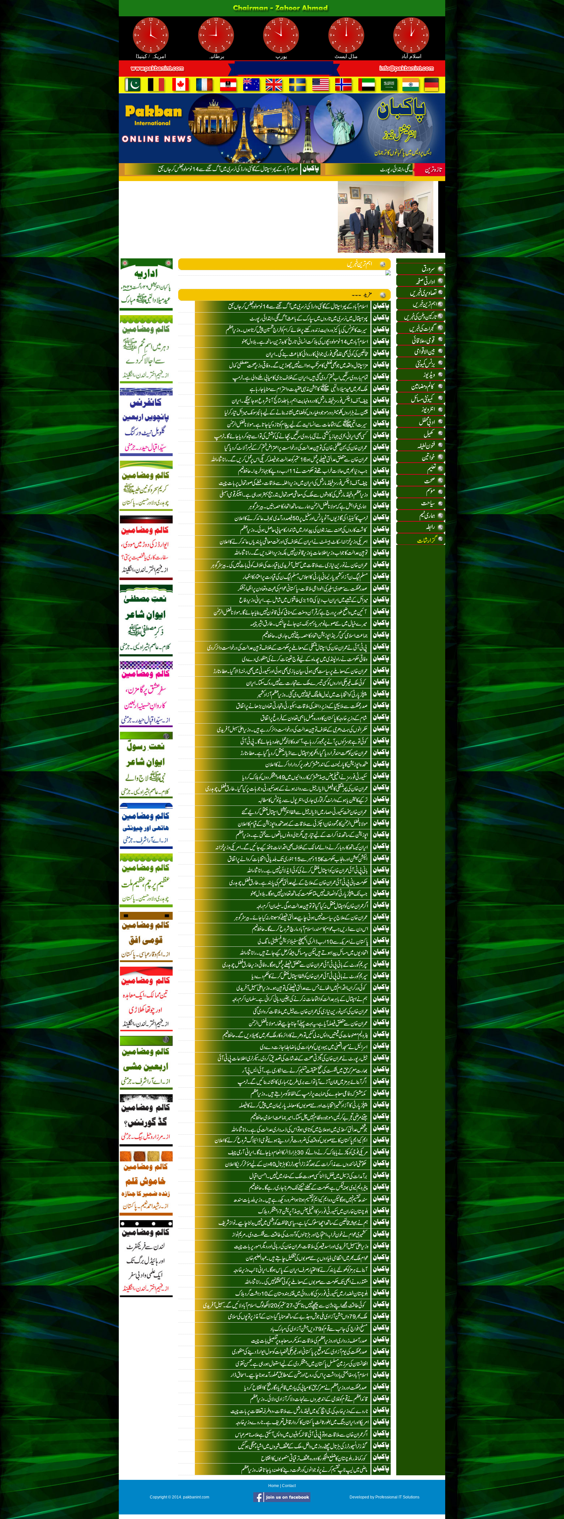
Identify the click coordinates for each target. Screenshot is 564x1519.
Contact (289, 1485)
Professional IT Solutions (397, 1497)
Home (273, 1485)
